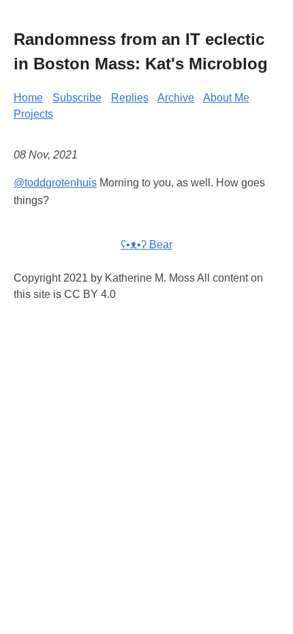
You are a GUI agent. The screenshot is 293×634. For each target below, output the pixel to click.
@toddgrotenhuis (55, 182)
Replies (130, 97)
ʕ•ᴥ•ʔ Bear (146, 244)
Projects (33, 114)
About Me (226, 97)
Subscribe (77, 97)
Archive (175, 97)
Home (28, 97)
